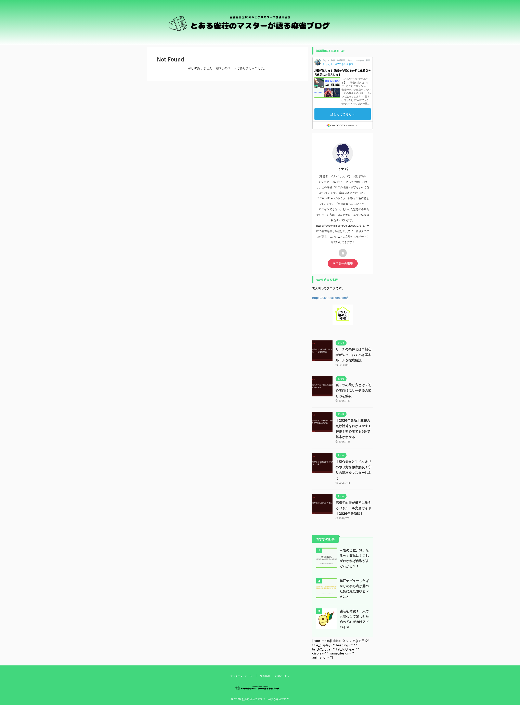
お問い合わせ (282, 675)
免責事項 (265, 675)
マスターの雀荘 (343, 263)
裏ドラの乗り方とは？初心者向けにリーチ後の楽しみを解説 (353, 390)
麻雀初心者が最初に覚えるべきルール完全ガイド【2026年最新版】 (353, 508)
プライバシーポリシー (242, 675)
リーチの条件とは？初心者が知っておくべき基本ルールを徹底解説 (353, 354)
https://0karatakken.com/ (330, 298)
